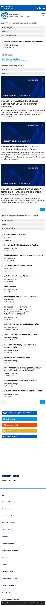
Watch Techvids (12, 436)
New (43, 15)
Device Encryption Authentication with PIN (21, 324)
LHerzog (8, 271)
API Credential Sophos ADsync (16, 276)
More (28, 17)
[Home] (10, 7)
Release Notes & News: (13, 100)
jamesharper (10, 250)
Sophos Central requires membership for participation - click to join (23, 603)
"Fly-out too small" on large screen (18, 265)
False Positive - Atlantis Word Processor (20, 380)
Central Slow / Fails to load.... (16, 234)
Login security (10, 286)
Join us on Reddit (13, 425)
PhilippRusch (10, 302)
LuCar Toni (9, 281)
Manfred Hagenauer (12, 330)
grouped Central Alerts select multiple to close (23, 391)
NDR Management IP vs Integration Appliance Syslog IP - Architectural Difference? (23, 369)
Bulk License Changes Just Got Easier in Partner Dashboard (19, 103)
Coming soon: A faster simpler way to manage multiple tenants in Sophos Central (21, 191)
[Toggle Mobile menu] (43, 8)
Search (37, 8)
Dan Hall (8, 240)
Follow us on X (11, 419)
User (40, 8)
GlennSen (9, 319)
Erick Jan (9, 353)
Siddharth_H (10, 47)
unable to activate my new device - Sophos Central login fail (21, 346)
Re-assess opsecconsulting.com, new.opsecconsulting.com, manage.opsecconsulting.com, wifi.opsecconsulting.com (18, 310)
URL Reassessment (13, 431)
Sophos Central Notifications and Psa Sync (21, 245)
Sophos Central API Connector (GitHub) (15, 61)
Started (11, 45)
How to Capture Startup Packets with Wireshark (23, 42)
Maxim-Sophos (10, 386)
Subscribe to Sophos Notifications (19, 413)
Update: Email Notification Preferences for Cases (20, 148)
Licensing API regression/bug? (17, 357)
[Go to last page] (24, 210)
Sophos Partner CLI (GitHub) (11, 59)
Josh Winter (10, 261)
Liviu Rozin (9, 363)
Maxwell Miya (10, 376)
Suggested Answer (2, 324)
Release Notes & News (16, 17)
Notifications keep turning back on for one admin (24, 255)
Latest (10, 238)
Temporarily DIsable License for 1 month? (21, 334)
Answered (2, 234)
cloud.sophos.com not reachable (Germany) (22, 296)
